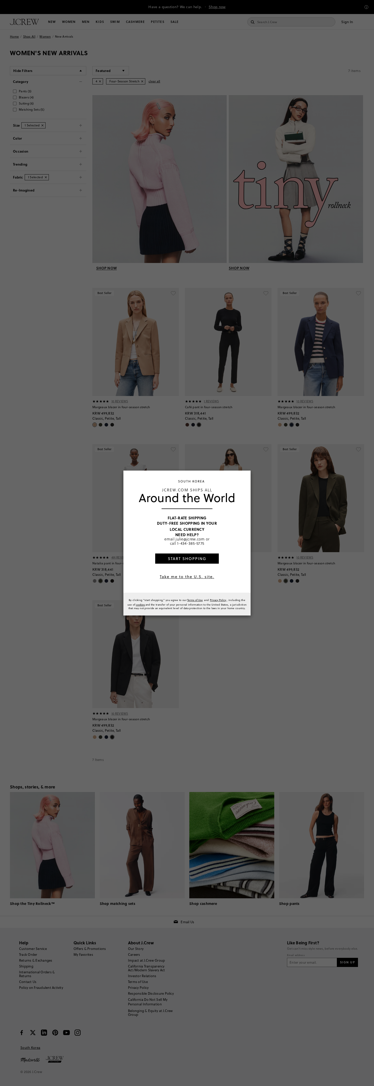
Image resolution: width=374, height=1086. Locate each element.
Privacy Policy (218, 600)
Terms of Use (195, 600)
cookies (140, 604)
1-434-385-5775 (190, 543)
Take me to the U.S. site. (187, 576)
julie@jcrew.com (190, 539)
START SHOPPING (187, 558)
